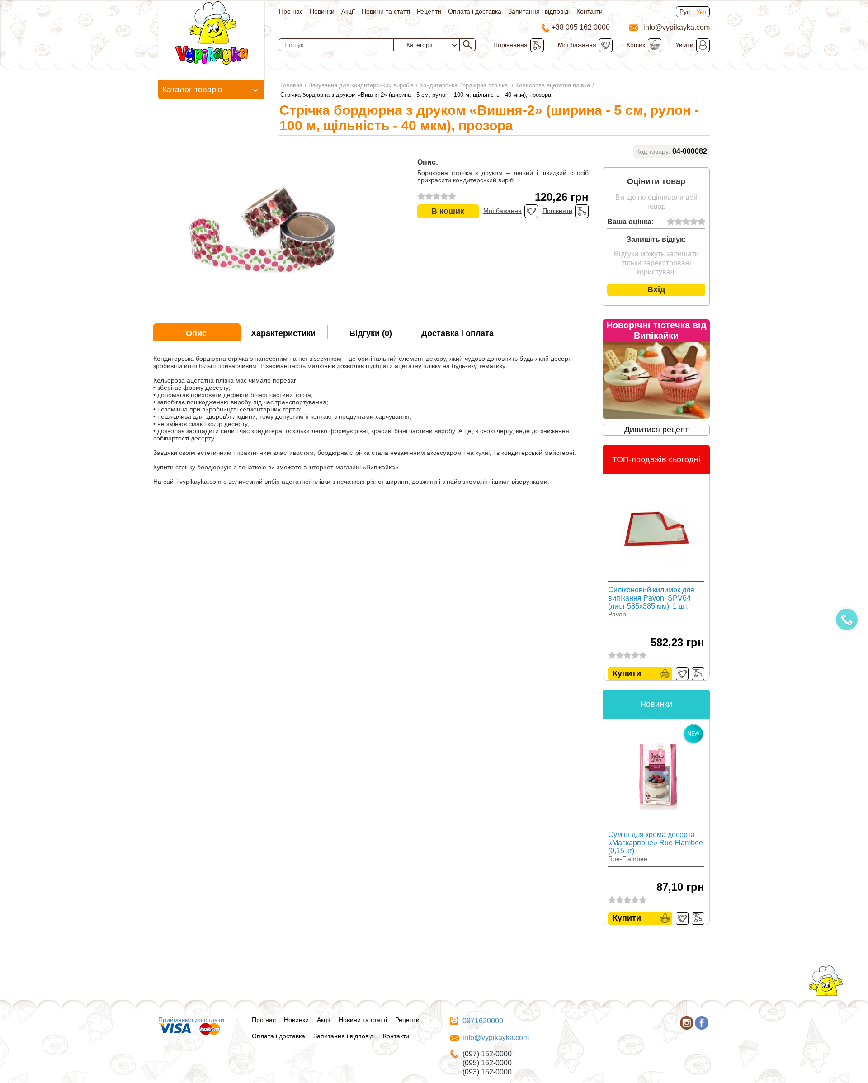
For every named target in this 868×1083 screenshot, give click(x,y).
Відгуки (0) (370, 333)
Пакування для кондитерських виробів (361, 85)
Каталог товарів (192, 89)
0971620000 (482, 1021)
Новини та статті (386, 11)
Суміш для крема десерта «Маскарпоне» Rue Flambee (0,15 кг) (655, 843)
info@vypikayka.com (495, 1037)
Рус (684, 11)
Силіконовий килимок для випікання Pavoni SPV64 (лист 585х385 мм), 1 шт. (651, 598)
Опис (196, 333)
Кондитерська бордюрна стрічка (464, 85)
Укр (701, 11)
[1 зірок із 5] (671, 222)
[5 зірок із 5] (701, 222)
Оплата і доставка (474, 11)
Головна (291, 85)
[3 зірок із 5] (686, 222)
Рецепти (429, 11)
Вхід (656, 289)
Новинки (322, 11)
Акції (348, 11)
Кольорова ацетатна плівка (552, 85)
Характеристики (283, 333)
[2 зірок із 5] (678, 222)
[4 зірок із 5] (694, 222)
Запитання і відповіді (539, 11)
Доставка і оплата (457, 333)
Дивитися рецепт (656, 429)
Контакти (589, 11)
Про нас (291, 11)
